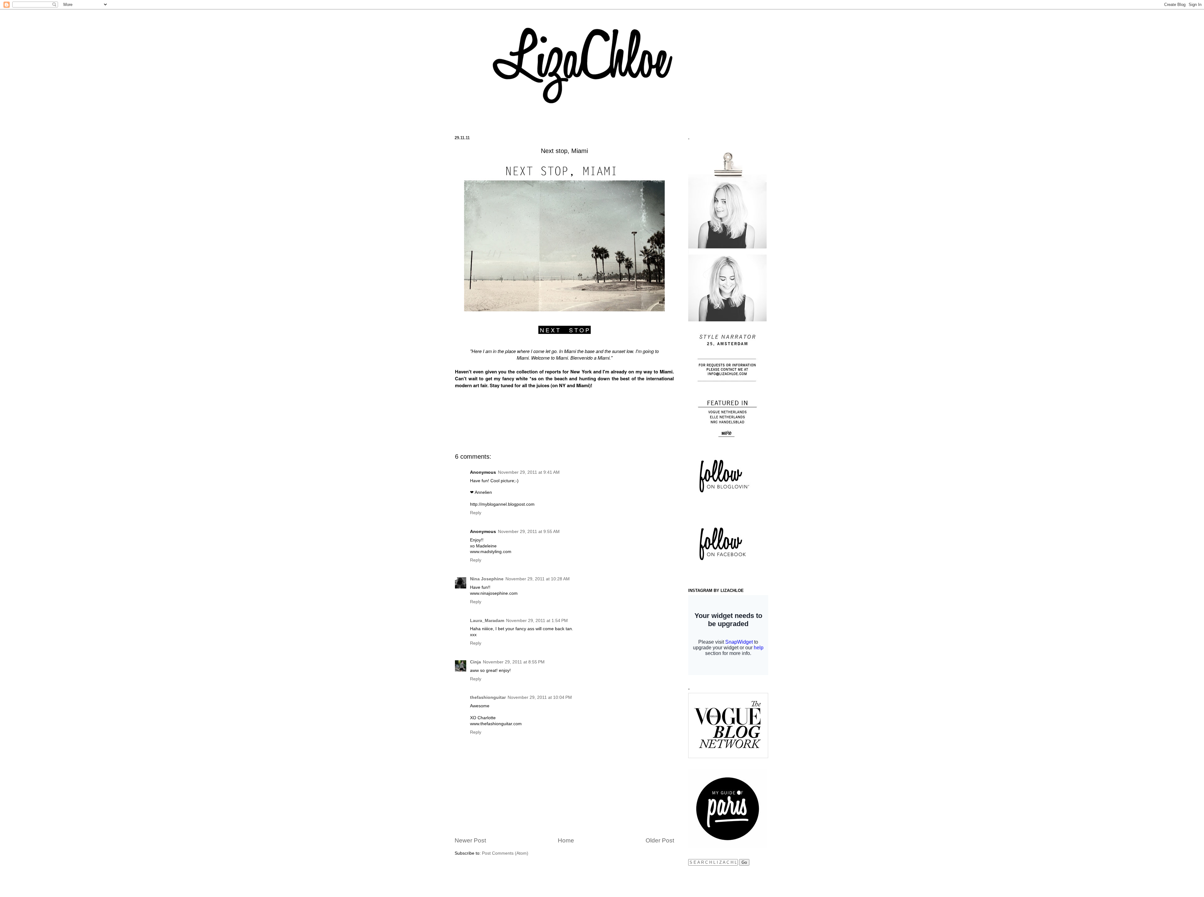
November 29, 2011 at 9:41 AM (529, 472)
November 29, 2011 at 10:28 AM (537, 579)
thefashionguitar (488, 697)
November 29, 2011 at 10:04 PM (540, 697)
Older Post (660, 840)
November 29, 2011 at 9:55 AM (529, 531)
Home (566, 840)
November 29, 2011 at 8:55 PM (514, 662)
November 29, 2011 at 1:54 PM (537, 620)
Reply (475, 512)
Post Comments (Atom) (505, 853)
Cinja (475, 662)
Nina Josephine (487, 579)
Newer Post (470, 840)
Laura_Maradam (487, 620)
